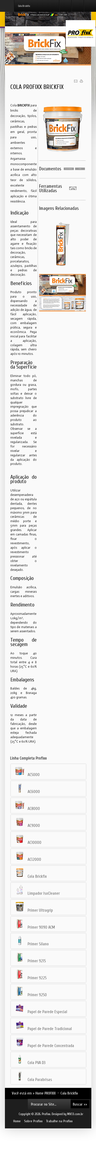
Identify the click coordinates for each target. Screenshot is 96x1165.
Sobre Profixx (33, 1121)
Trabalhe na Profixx (59, 1121)
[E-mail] (76, 82)
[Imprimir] (81, 82)
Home (17, 1121)
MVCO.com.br (74, 1114)
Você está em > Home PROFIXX (34, 1093)
